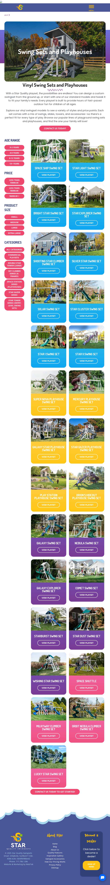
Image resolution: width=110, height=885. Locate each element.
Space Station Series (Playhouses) (14, 284)
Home (6, 15)
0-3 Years (14, 147)
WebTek (29, 864)
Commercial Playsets (14, 256)
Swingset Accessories (55, 859)
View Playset (49, 175)
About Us (55, 849)
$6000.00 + (14, 196)
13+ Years (14, 163)
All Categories (14, 249)
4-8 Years (14, 153)
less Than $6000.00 (14, 189)
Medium (14, 222)
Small (14, 217)
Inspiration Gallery (55, 855)
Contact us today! (55, 128)
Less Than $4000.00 (14, 181)
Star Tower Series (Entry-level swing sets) (14, 304)
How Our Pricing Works (55, 861)
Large (14, 227)
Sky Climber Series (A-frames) (14, 273)
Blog (55, 846)
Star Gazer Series (14, 293)
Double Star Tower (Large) (14, 264)
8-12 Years (14, 158)
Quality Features (55, 852)
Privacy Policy (55, 865)
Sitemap (55, 867)
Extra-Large (14, 233)
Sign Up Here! (91, 865)
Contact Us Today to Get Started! (55, 791)
